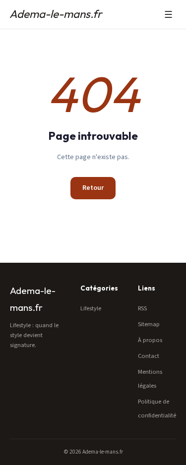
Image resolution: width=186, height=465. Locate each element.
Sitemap (149, 324)
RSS (142, 308)
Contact (148, 355)
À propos (150, 340)
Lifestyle (90, 308)
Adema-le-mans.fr (55, 14)
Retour (93, 188)
